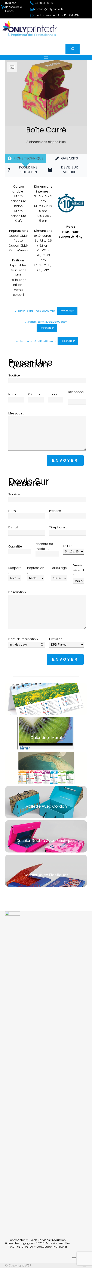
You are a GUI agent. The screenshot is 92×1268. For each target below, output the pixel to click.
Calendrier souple (46, 767)
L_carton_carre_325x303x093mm (35, 341)
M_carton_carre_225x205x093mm (46, 321)
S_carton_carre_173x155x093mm (35, 310)
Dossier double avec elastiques (46, 836)
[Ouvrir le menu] (46, 57)
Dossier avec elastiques (46, 870)
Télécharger (67, 310)
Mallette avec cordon (46, 802)
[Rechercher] (72, 49)
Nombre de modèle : (44, 546)
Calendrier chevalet (46, 699)
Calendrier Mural (46, 733)
